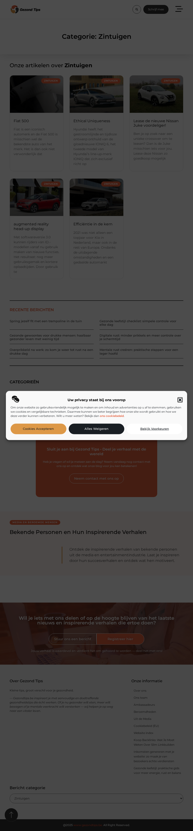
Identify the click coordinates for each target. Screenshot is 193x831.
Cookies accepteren (38, 429)
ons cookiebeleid (112, 415)
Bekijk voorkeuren (154, 429)
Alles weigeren (96, 429)
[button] (180, 399)
